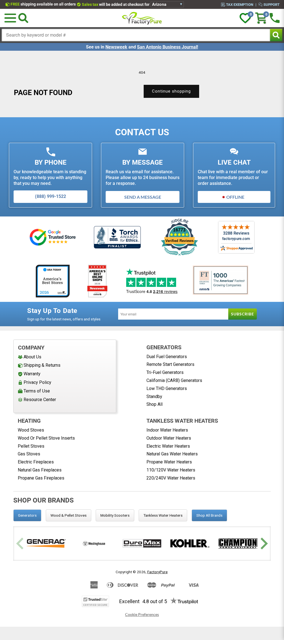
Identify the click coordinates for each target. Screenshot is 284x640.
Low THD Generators (166, 388)
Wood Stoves (31, 430)
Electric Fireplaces (36, 462)
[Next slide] (263, 543)
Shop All (154, 404)
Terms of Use (37, 391)
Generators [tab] (27, 515)
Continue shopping (171, 91)
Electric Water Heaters (168, 446)
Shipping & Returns (42, 365)
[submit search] (276, 35)
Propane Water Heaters (169, 462)
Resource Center (40, 399)
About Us (32, 356)
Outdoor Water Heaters (168, 438)
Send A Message (142, 197)
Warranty (32, 373)
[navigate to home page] (142, 18)
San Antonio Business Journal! (167, 47)
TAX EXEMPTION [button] (239, 4)
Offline (235, 197)
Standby (154, 396)
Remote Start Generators (170, 364)
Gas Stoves (29, 454)
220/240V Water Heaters (170, 478)
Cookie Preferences (142, 614)
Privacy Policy (37, 382)
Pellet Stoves (31, 446)
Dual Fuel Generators (166, 356)
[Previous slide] (20, 543)
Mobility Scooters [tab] (115, 515)
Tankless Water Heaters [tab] (162, 515)
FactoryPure (157, 572)
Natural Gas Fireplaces (40, 470)
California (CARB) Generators (174, 380)
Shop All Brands (209, 515)
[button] (10, 18)
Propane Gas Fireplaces (41, 478)
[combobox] (136, 35)
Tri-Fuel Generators (165, 372)
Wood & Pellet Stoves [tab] (68, 515)
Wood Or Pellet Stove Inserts (46, 438)
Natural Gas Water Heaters (172, 454)
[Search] (23, 18)
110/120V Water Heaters (170, 470)
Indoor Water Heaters (167, 430)
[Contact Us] (275, 18)
